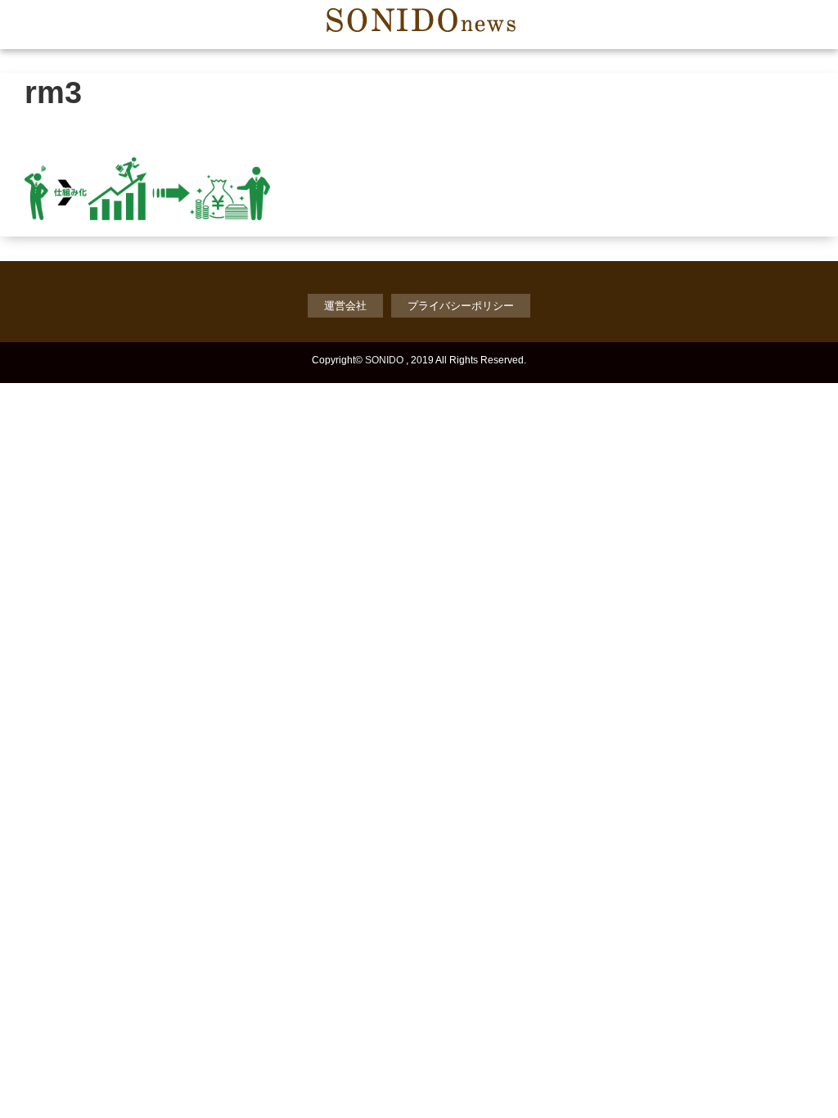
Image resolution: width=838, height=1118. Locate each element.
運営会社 (345, 306)
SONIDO (384, 360)
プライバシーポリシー (461, 306)
